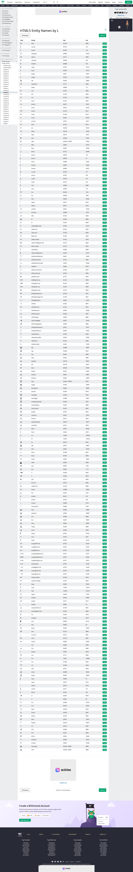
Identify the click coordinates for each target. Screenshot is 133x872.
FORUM (67, 861)
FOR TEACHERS (72, 834)
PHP (38, 5)
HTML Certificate (103, 842)
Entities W (6, 115)
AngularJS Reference (52, 854)
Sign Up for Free (25, 820)
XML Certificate (103, 855)
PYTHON (27, 5)
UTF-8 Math (5, 33)
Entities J (6, 88)
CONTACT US (103, 834)
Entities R (6, 105)
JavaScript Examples (78, 845)
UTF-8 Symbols (6, 29)
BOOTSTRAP (70, 5)
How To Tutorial (26, 846)
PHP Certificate (103, 849)
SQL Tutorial (25, 847)
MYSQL (84, 5)
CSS (8, 5)
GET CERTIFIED (55, 834)
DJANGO (108, 5)
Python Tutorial (26, 848)
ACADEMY (78, 861)
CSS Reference (52, 843)
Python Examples (77, 848)
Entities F (6, 80)
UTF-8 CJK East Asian (7, 21)
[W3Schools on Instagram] (125, 13)
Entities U (6, 111)
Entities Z (6, 121)
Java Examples (78, 853)
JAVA (33, 5)
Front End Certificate (103, 846)
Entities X (6, 117)
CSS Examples (78, 843)
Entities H (6, 84)
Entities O (6, 98)
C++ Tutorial (25, 854)
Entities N (6, 96)
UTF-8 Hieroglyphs (7, 42)
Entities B (6, 72)
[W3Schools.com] (20, 835)
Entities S (6, 107)
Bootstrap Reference (52, 849)
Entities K (6, 90)
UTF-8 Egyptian (6, 45)
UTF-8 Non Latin (6, 15)
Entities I (5, 86)
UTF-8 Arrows (5, 31)
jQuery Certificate (103, 850)
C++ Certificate (103, 853)
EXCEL (97, 5)
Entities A (6, 69)
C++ (53, 5)
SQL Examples (78, 847)
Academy (107, 2)
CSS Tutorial (25, 843)
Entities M (6, 94)
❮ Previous (25, 35)
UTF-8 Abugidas (6, 19)
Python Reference (51, 847)
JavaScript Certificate (103, 845)
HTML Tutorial (26, 842)
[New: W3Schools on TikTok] (127, 13)
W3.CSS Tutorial (26, 849)
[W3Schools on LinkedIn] (118, 13)
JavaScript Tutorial (26, 845)
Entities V (6, 113)
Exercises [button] (27, 2)
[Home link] (3, 2)
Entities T (6, 109)
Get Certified (92, 2)
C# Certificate (103, 854)
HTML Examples (78, 842)
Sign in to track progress (63, 790)
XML (102, 5)
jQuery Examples (77, 855)
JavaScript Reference (51, 845)
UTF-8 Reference (6, 23)
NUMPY (115, 5)
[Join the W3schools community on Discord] (120, 13)
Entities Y (5, 119)
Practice (120, 2)
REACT (78, 5)
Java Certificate (103, 851)
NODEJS (128, 5)
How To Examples (77, 846)
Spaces (114, 2)
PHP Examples (78, 851)
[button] (54, 2)
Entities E (6, 78)
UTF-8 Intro (5, 11)
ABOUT (72, 861)
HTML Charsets (6, 61)
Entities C (6, 74)
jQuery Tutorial (26, 855)
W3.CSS (44, 5)
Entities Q (6, 103)
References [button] (18, 2)
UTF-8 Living (5, 35)
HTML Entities (6, 63)
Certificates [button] (36, 2)
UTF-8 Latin (5, 13)
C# (57, 5)
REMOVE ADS (63, 783)
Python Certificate (103, 848)
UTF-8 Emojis (5, 56)
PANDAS (121, 5)
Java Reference (52, 853)
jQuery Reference (51, 855)
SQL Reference (52, 846)
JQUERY (91, 5)
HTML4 (5, 123)
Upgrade (100, 2)
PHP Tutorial (25, 851)
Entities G (6, 82)
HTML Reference (51, 842)
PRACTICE (87, 834)
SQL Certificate (103, 847)
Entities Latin (7, 65)
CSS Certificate (103, 843)
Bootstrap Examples (78, 850)
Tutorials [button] (9, 2)
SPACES (41, 834)
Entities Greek (7, 67)
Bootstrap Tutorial (25, 850)
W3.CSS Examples (77, 849)
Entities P (6, 101)
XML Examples (78, 854)
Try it (104, 43)
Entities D (6, 76)
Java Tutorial (25, 853)
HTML (2, 5)
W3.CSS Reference (51, 848)
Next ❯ (102, 35)
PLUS (28, 834)
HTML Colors (51, 851)
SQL (22, 5)
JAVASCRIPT (14, 5)
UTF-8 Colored (6, 50)
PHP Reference (52, 850)
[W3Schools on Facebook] (123, 13)
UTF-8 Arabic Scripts (7, 17)
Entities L (6, 92)
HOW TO (62, 5)
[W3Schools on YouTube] (115, 13)
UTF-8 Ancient (6, 40)
